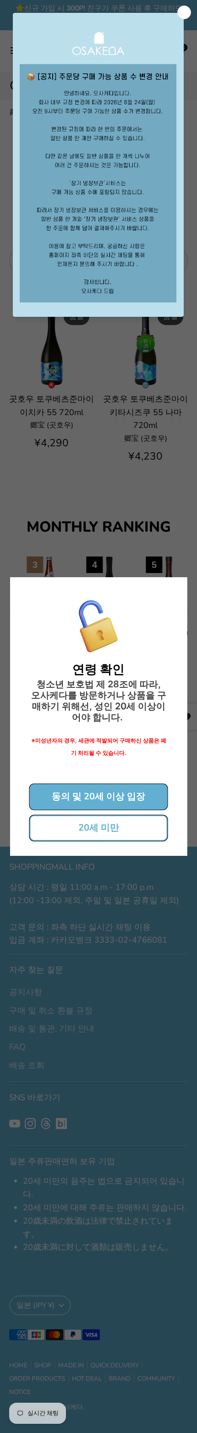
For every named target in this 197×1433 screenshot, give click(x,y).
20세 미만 (98, 827)
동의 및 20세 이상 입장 (98, 796)
